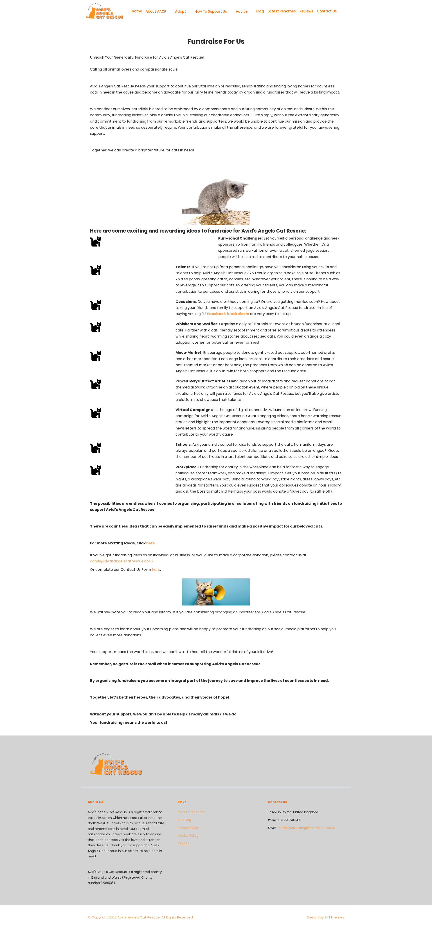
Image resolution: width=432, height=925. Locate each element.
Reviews (306, 11)
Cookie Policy (188, 835)
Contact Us (327, 11)
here (150, 543)
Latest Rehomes (282, 11)
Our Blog (184, 820)
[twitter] (339, 755)
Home (137, 11)
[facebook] (335, 755)
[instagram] (343, 755)
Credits (183, 843)
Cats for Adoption (192, 812)
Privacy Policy (188, 827)
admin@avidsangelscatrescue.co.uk (121, 561)
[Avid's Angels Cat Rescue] (104, 11)
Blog (260, 11)
